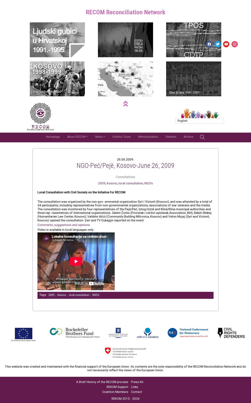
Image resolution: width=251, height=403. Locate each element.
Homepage (53, 136)
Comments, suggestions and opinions (63, 225)
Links (134, 387)
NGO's (148, 183)
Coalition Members (115, 391)
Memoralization (148, 136)
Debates (170, 136)
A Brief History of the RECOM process (102, 382)
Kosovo (112, 183)
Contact (136, 391)
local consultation (131, 183)
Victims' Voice (121, 136)
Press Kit (137, 382)
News (99, 136)
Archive (188, 136)
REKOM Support (117, 387)
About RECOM (76, 136)
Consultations (125, 177)
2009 (101, 183)
